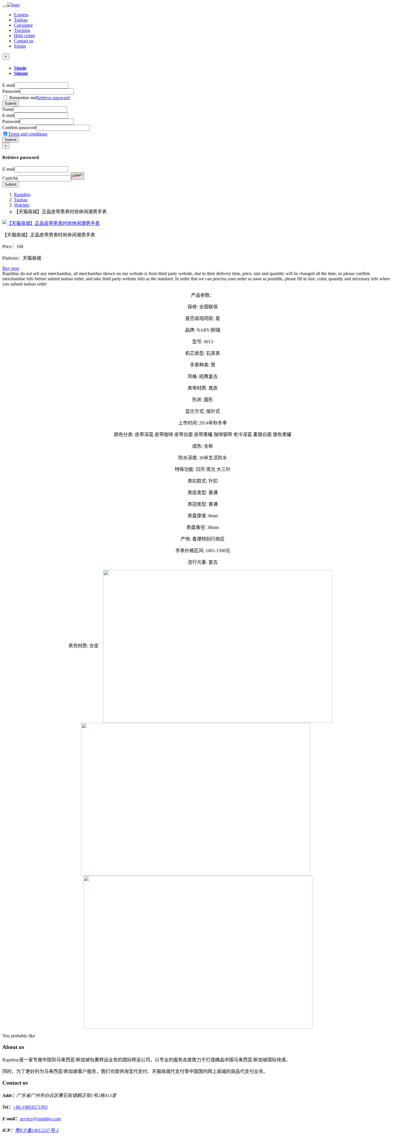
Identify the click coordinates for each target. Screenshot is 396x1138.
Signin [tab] (20, 68)
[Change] (77, 176)
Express (21, 14)
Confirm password (19, 127)
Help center (24, 35)
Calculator (23, 25)
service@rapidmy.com (40, 1118)
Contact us (23, 40)
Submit (11, 103)
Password (11, 91)
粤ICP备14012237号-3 (37, 1130)
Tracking (22, 30)
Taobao (21, 19)
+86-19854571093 (30, 1107)
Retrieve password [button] (53, 97)
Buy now (10, 268)
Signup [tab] (21, 73)
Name (7, 109)
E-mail (8, 85)
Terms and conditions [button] (27, 133)
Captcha (9, 178)
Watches (21, 205)
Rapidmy (22, 194)
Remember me (39, 97)
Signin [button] (20, 46)
